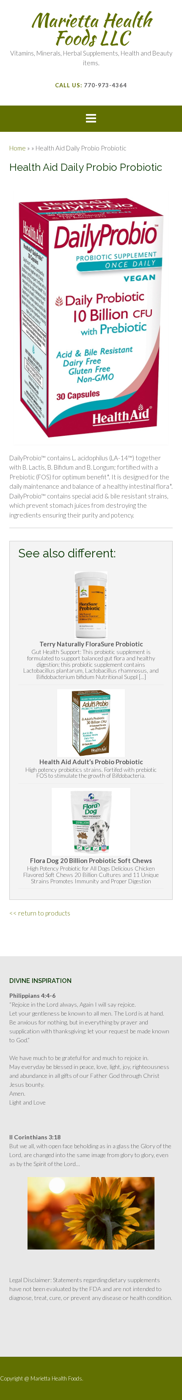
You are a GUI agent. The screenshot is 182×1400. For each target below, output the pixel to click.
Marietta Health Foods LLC (91, 28)
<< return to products (39, 913)
